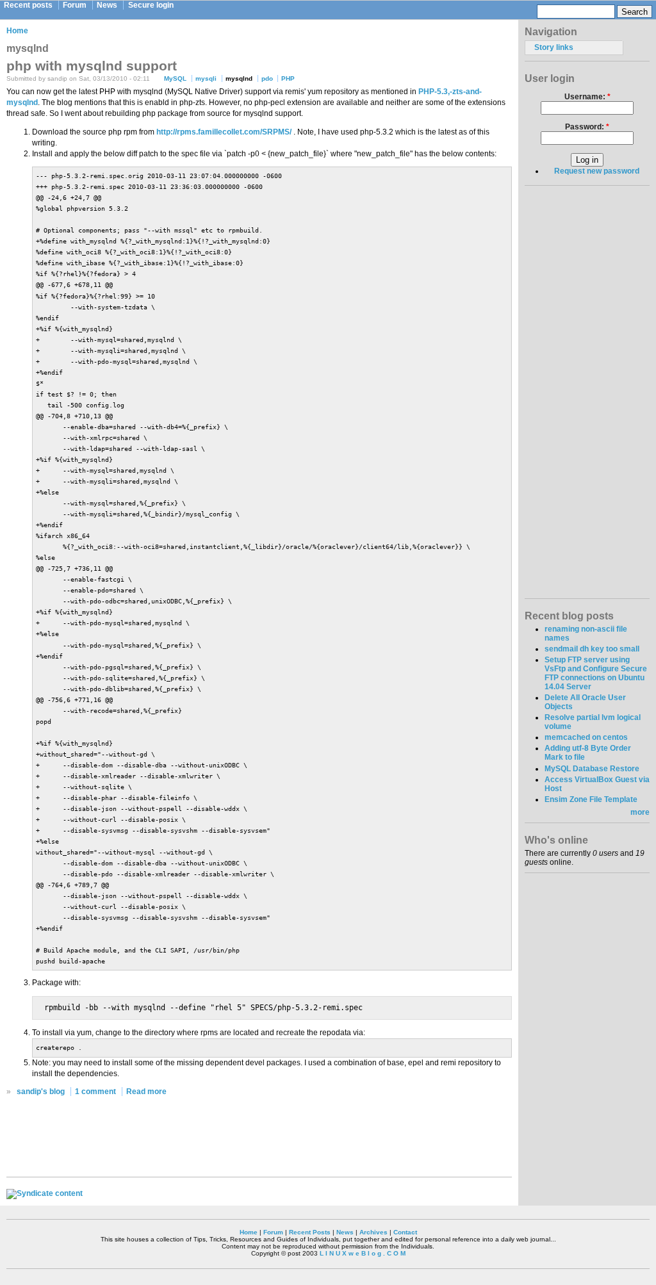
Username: (587, 96)
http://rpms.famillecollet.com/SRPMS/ (223, 131)
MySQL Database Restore (592, 768)
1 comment (95, 1091)
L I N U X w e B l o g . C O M (363, 1253)
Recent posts (28, 5)
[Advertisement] (259, 1140)
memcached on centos (586, 737)
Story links (553, 47)
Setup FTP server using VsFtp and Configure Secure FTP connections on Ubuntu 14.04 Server (596, 673)
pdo (267, 78)
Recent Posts (310, 1232)
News (107, 5)
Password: (587, 126)
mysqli (206, 78)
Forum (74, 5)
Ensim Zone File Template (591, 799)
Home (17, 30)
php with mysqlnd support (91, 65)
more (640, 812)
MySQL (175, 78)
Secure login (151, 5)
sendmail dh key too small (592, 648)
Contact (405, 1232)
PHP (288, 78)
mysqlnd (239, 78)
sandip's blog (41, 1091)
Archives (373, 1232)
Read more (146, 1091)
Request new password (596, 171)
